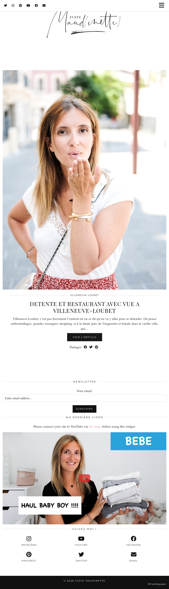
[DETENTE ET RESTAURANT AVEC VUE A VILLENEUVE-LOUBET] (84, 180)
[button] (163, 6)
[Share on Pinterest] (96, 347)
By (157, 584)
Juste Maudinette (90, 580)
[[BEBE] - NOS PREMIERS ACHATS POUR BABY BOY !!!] (84, 478)
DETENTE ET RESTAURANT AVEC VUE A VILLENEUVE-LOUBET (85, 307)
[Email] (44, 5)
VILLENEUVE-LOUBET (84, 295)
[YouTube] (28, 5)
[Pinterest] (20, 5)
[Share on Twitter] (91, 347)
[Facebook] (36, 5)
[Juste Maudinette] (84, 29)
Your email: (84, 390)
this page (95, 426)
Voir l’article (84, 337)
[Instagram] (13, 5)
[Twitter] (5, 5)
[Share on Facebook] (85, 347)
